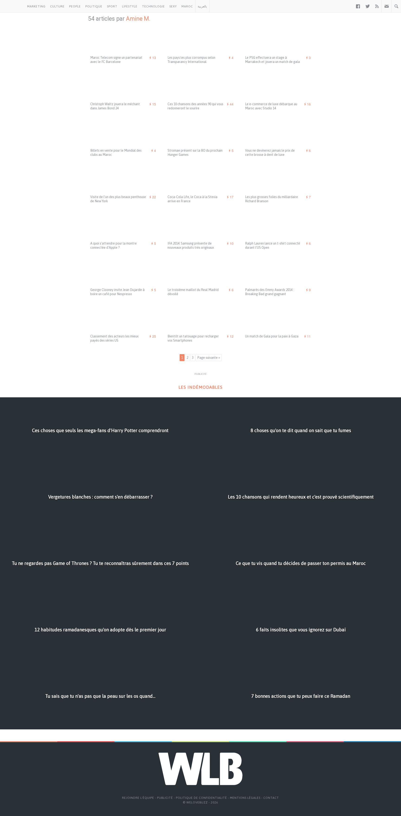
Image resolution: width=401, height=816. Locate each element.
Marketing (36, 6)
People (75, 6)
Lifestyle (129, 6)
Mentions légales (245, 798)
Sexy (173, 6)
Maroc (187, 6)
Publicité (165, 798)
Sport (112, 6)
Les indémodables (200, 387)
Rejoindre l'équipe (138, 798)
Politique (93, 6)
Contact (271, 798)
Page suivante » (208, 357)
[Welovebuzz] (12, 6)
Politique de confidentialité (201, 798)
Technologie (153, 6)
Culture (57, 6)
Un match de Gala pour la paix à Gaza (271, 336)
